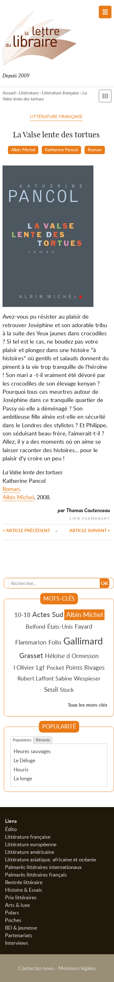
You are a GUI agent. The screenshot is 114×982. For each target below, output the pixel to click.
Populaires (22, 740)
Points (74, 667)
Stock (67, 689)
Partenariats (18, 935)
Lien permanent (90, 517)
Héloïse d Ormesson (72, 655)
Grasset (31, 655)
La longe (23, 778)
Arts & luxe (17, 904)
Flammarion (31, 642)
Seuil (51, 689)
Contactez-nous (36, 968)
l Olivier (24, 667)
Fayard (83, 626)
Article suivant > (89, 530)
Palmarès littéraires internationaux (43, 867)
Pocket (55, 667)
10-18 (22, 614)
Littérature (29, 93)
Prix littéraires (20, 897)
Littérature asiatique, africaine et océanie (50, 859)
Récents (43, 740)
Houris (21, 769)
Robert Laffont (35, 678)
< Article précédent (26, 530)
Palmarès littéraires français (36, 874)
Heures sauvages (32, 751)
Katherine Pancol (61, 149)
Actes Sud (47, 614)
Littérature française (60, 93)
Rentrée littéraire (23, 882)
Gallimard (83, 640)
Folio (54, 642)
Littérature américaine (29, 851)
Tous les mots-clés (87, 705)
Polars (12, 912)
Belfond (35, 626)
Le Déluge (24, 760)
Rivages (94, 667)
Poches (13, 920)
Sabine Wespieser (78, 678)
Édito (11, 829)
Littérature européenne (30, 844)
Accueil (9, 93)
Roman (95, 149)
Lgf (40, 667)
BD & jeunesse (21, 927)
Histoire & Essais (23, 889)
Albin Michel (23, 149)
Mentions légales (77, 968)
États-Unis (60, 626)
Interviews (16, 942)
